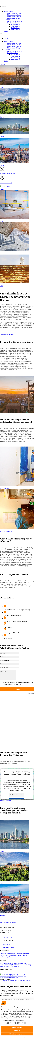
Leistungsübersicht (5, 963)
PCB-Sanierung (15, 26)
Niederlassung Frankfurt (14, 16)
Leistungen (7, 19)
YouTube (15, 977)
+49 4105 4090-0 (8, 938)
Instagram (23, 976)
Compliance (13, 980)
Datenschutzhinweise (24, 980)
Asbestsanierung (15, 24)
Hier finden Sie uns (8, 947)
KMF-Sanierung (15, 29)
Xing (23, 974)
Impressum (6, 980)
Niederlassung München (14, 15)
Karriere (6, 31)
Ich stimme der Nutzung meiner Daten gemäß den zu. (18, 683)
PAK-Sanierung (15, 28)
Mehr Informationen (16, 794)
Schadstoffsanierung (13, 23)
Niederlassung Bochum (14, 13)
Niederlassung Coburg (13, 18)
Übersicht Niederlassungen (7, 953)
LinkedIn (16, 974)
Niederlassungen (8, 11)
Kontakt (6, 38)
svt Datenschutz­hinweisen (11, 684)
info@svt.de (6, 944)
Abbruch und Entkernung (14, 21)
